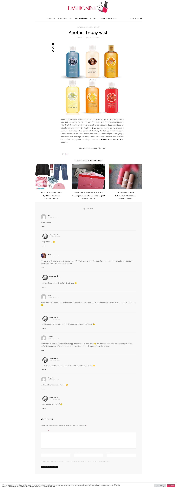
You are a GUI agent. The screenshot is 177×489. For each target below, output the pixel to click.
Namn (42, 453)
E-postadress (77, 453)
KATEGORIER (50, 18)
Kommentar (44, 431)
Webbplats (110, 453)
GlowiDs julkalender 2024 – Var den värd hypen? (88, 196)
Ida (49, 215)
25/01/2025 (92, 198)
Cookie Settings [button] (160, 486)
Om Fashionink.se (107, 18)
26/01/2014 (88, 37)
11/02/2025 (56, 198)
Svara (42, 226)
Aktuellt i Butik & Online (85, 27)
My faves (94, 18)
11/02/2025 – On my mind (51, 196)
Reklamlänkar (81, 18)
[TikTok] (136, 18)
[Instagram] (133, 18)
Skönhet (96, 27)
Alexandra (80, 37)
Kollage (59, 192)
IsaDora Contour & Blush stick (125, 196)
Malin (49, 254)
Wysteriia (51, 378)
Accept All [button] (171, 486)
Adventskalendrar (79, 192)
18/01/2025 (129, 198)
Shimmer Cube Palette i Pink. (112, 139)
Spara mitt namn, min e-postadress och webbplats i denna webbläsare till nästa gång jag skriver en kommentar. (76, 461)
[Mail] (130, 18)
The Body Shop (90, 128)
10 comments (96, 37)
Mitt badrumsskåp (91, 192)
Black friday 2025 (65, 18)
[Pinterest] (138, 18)
